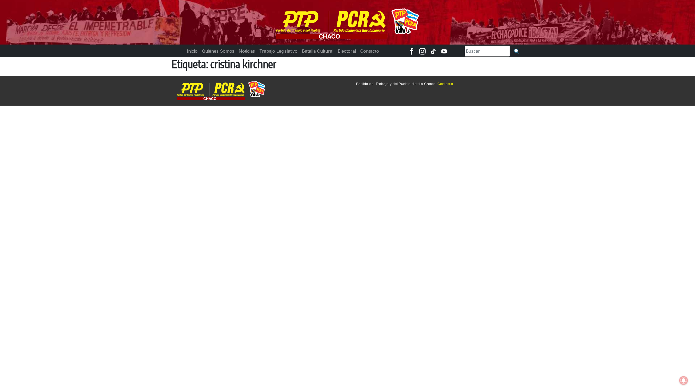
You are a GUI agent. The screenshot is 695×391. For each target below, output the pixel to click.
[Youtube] (444, 51)
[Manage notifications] (683, 380)
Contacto (445, 83)
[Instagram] (422, 51)
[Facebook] (411, 51)
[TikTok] (433, 51)
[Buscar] (516, 51)
